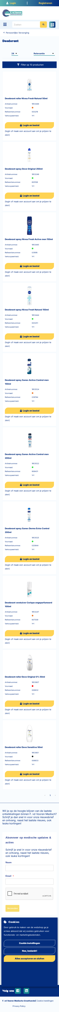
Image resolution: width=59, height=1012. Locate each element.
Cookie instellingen (29, 943)
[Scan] (52, 25)
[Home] (12, 13)
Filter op (32, 64)
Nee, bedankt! (29, 950)
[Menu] (5, 24)
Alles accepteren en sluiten (29, 958)
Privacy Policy (19, 1006)
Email (10, 876)
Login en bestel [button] (30, 125)
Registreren (45, 3)
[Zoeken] (43, 24)
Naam (8, 862)
